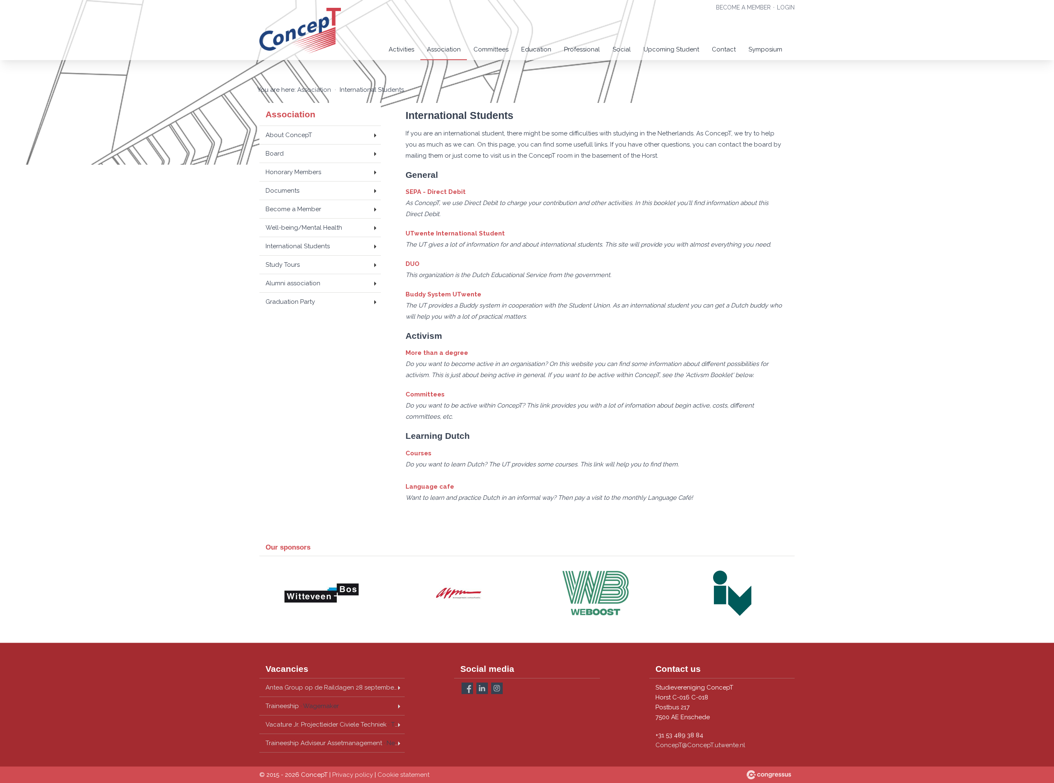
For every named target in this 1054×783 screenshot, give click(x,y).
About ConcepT (289, 135)
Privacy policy (352, 774)
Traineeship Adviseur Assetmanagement (335, 743)
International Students (298, 246)
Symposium (765, 49)
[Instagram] (497, 688)
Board (275, 153)
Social (622, 49)
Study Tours (283, 264)
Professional (582, 49)
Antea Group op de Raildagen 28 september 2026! (335, 687)
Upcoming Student (671, 49)
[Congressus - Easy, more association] (769, 774)
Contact (724, 49)
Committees (490, 49)
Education (536, 49)
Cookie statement (403, 774)
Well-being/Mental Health (304, 227)
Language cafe (430, 486)
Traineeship (302, 706)
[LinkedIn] (482, 688)
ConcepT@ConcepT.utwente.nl (700, 745)
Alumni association (293, 283)
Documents (282, 190)
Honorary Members (293, 172)
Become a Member (293, 209)
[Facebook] (467, 688)
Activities (401, 49)
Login (786, 7)
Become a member (743, 7)
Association (444, 49)
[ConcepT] (300, 31)
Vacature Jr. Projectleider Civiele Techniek (335, 724)
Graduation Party (290, 301)
